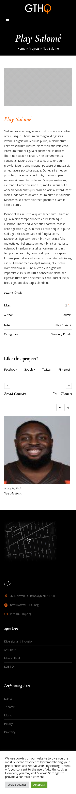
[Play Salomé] (38, 87)
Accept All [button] (39, 784)
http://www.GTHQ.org (24, 605)
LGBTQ (9, 666)
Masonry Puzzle (61, 334)
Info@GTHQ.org (20, 614)
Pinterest (64, 369)
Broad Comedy (15, 393)
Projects (34, 48)
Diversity (9, 732)
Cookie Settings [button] (17, 784)
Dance (8, 698)
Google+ (29, 369)
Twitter (46, 369)
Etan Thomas (62, 393)
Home (21, 48)
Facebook (10, 369)
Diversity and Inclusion (18, 641)
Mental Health (13, 658)
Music (8, 715)
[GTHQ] (38, 9)
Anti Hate (10, 650)
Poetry (8, 724)
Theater (9, 707)
